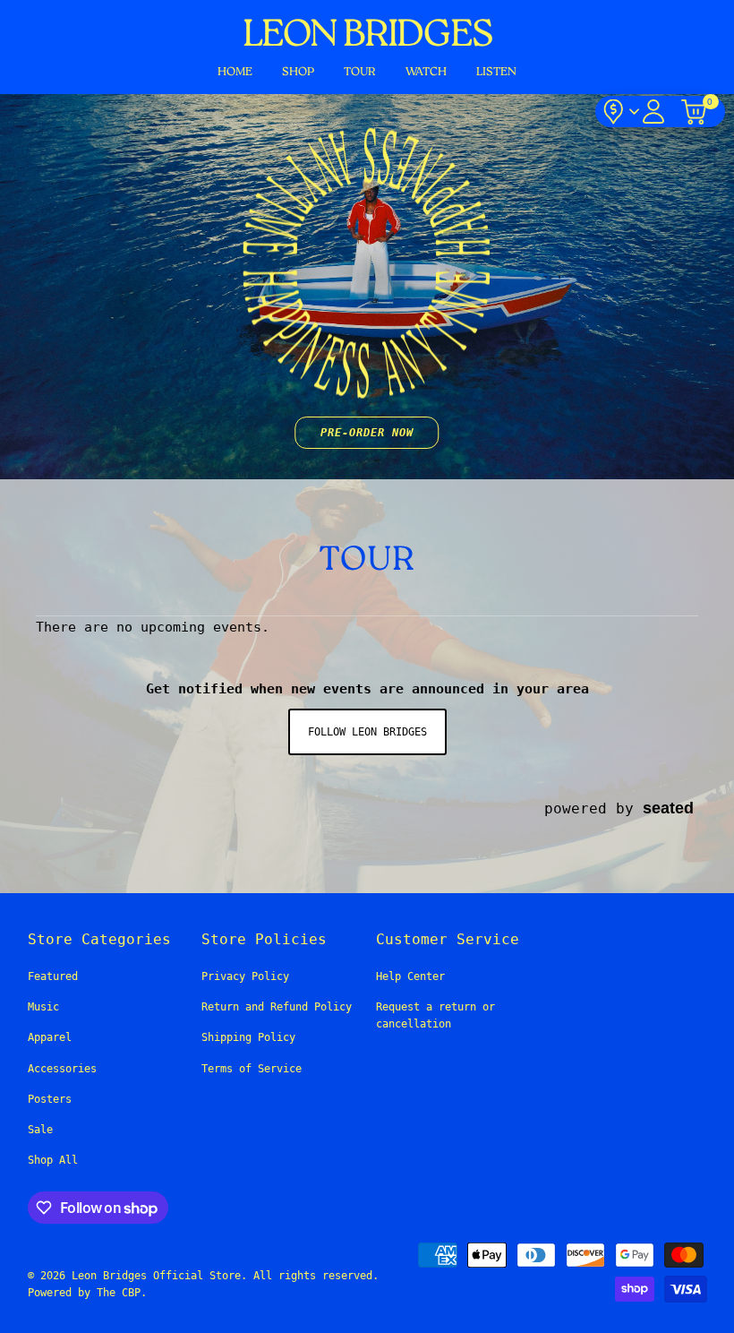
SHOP (298, 72)
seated (668, 807)
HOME (235, 72)
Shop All (53, 1160)
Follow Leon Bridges (367, 732)
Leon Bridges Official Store (156, 1275)
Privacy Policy (245, 976)
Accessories (62, 1068)
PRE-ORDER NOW (366, 432)
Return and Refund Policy (276, 1007)
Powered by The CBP (84, 1292)
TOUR (360, 72)
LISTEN (496, 72)
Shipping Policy (248, 1037)
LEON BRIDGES (367, 36)
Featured (53, 976)
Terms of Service (251, 1068)
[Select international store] (619, 111)
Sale (40, 1129)
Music (43, 1007)
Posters (50, 1099)
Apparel (50, 1037)
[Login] (653, 111)
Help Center (410, 976)
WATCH (426, 72)
